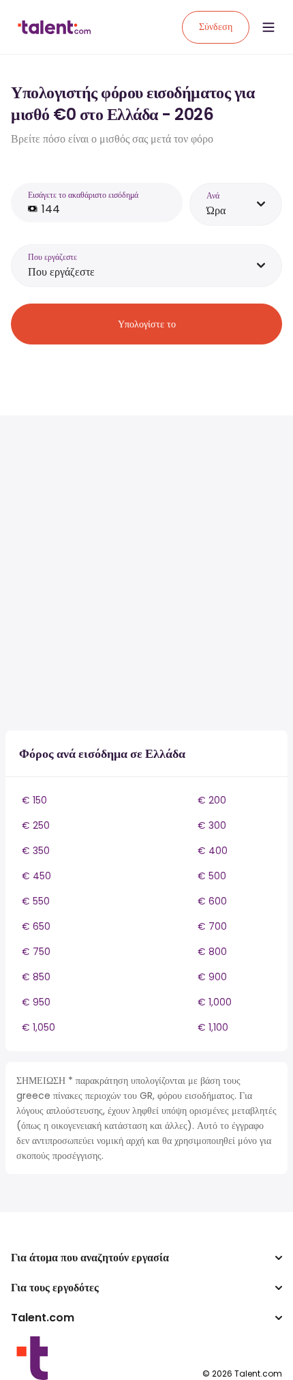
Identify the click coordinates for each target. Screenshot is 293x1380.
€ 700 (212, 926)
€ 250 (36, 825)
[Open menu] (268, 27)
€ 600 (212, 901)
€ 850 (36, 977)
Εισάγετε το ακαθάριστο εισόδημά (83, 195)
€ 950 (36, 1002)
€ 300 (212, 825)
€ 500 (212, 876)
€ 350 (36, 850)
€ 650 (36, 926)
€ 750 (36, 951)
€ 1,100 (213, 1027)
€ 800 (212, 951)
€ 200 (212, 800)
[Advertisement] (146, 573)
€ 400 (213, 850)
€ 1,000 (215, 1002)
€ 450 (36, 876)
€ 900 (212, 977)
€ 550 (36, 901)
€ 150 (34, 800)
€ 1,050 (38, 1027)
